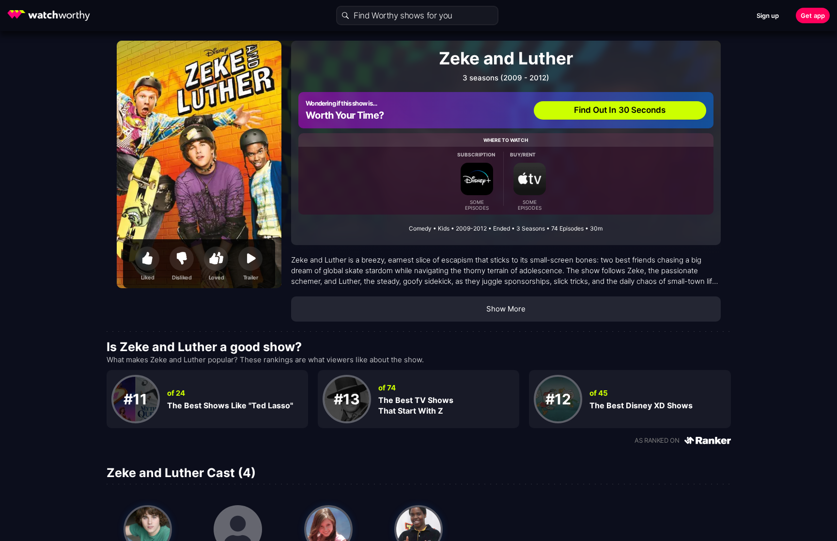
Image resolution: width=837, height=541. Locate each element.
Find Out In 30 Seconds (620, 110)
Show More (506, 308)
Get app (813, 15)
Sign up (768, 15)
